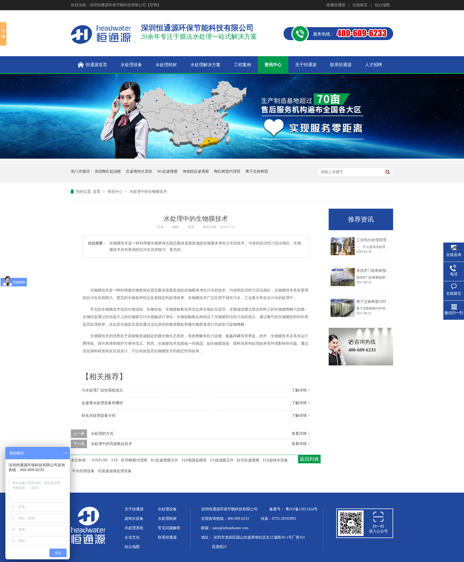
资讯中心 (115, 192)
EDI (114, 460)
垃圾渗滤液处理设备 (115, 471)
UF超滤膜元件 (222, 460)
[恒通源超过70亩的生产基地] (232, 157)
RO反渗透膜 (167, 171)
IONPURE (100, 460)
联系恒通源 (167, 537)
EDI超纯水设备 (275, 460)
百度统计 (219, 547)
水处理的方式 (102, 434)
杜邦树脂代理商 (134, 460)
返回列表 (309, 459)
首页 (97, 192)
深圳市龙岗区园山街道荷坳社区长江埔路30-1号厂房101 (259, 537)
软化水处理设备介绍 (98, 416)
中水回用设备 (83, 471)
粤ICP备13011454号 (301, 509)
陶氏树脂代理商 (227, 171)
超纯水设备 (134, 519)
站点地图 (382, 5)
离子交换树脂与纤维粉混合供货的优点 (388, 302)
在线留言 (360, 5)
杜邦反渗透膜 (248, 460)
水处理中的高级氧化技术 (111, 444)
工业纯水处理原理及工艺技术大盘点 (386, 240)
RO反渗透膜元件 (164, 460)
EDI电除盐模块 (194, 460)
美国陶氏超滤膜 (108, 171)
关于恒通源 (134, 509)
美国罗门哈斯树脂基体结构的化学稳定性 (390, 271)
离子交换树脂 (256, 171)
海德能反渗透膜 (196, 171)
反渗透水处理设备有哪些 (102, 403)
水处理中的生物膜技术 (148, 192)
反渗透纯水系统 (139, 171)
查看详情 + (301, 434)
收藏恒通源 (336, 5)
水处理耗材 (167, 519)
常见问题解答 (169, 528)
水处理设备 (167, 509)
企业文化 (132, 537)
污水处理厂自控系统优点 (102, 390)
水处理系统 (134, 528)
